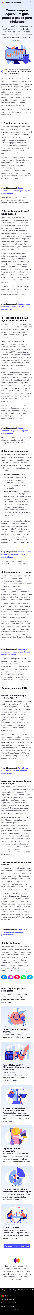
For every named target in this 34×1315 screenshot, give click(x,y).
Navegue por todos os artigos (17, 1246)
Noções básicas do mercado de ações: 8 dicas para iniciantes (16, 554)
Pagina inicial (6, 1290)
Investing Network (13, 2)
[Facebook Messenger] (11, 977)
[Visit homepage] (17, 1260)
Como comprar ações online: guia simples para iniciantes (15, 190)
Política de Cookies (7, 1306)
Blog (25, 2)
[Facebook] (4, 977)
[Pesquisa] (30, 2)
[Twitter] (30, 977)
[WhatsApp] (23, 977)
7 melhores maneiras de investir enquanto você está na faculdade (15, 652)
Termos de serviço (7, 1299)
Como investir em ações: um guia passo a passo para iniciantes (15, 430)
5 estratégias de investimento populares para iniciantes (15, 932)
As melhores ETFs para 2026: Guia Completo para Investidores (14, 770)
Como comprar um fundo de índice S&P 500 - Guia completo (15, 307)
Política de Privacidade (8, 1303)
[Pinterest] (17, 977)
